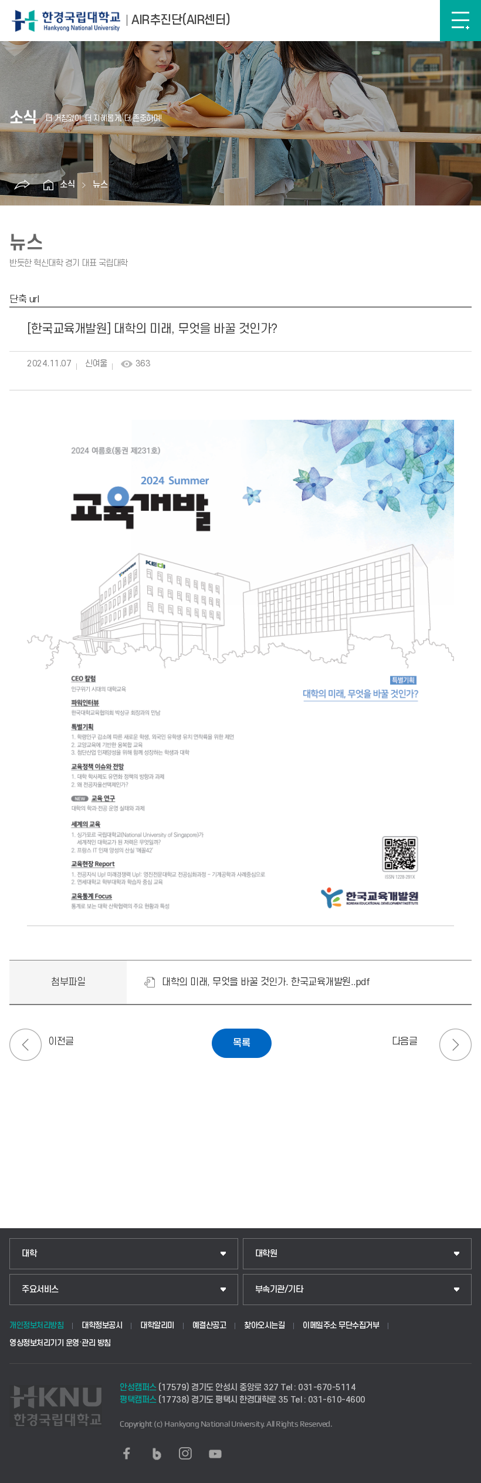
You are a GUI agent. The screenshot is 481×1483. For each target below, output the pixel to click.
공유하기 (21, 185)
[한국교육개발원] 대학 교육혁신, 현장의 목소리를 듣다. (25, 1045)
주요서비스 (40, 1290)
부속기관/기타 (279, 1290)
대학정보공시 (102, 1325)
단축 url (24, 299)
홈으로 (48, 185)
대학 (29, 1254)
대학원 (266, 1254)
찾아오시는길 (264, 1325)
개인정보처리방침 (36, 1325)
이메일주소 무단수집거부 (341, 1325)
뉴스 (100, 185)
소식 (67, 185)
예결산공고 (209, 1325)
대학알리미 (157, 1325)
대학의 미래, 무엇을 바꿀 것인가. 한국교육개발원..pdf (266, 982)
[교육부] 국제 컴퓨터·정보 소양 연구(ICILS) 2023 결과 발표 (455, 1045)
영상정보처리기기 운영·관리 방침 (60, 1343)
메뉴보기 (460, 20)
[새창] (126, 1453)
